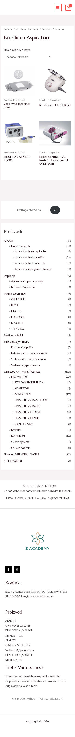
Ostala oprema (20, 442)
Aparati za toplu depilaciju (27, 281)
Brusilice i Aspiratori (23, 287)
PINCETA (16, 311)
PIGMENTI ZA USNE (27, 418)
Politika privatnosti (51, 698)
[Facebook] (8, 569)
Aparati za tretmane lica (29, 257)
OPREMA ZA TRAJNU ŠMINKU (22, 371)
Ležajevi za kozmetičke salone (29, 353)
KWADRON (18, 436)
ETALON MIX (19, 377)
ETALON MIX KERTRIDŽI (29, 382)
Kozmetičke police (22, 347)
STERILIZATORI (13, 461)
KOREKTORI (22, 388)
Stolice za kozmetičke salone (28, 359)
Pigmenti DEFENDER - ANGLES (21, 454)
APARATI (9, 240)
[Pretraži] (55, 210)
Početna (8, 29)
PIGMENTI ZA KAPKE (27, 406)
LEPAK (14, 305)
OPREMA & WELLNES (16, 342)
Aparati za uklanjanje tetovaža (33, 269)
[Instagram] (17, 569)
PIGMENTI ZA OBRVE (28, 412)
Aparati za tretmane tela (30, 263)
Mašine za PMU (13, 335)
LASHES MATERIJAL (15, 293)
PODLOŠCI (17, 317)
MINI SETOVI (23, 394)
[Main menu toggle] (58, 7)
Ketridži (16, 430)
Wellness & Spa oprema (25, 365)
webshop (21, 29)
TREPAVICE (17, 328)
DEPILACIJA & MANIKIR (19, 630)
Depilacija (9, 276)
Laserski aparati (20, 246)
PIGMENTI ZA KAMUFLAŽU (31, 400)
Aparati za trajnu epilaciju (30, 251)
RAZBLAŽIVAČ (24, 424)
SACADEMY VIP (20, 448)
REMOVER (17, 322)
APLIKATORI (18, 299)
